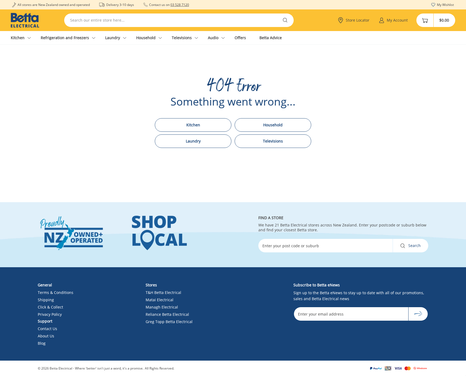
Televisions (273, 141)
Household (273, 124)
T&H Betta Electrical (163, 292)
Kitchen (193, 124)
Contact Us (47, 328)
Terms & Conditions (55, 292)
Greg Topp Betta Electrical (169, 321)
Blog (42, 343)
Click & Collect (50, 307)
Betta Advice (270, 37)
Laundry (193, 141)
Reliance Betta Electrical (167, 314)
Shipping (46, 299)
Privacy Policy (50, 314)
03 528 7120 (179, 4)
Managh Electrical (162, 307)
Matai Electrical (159, 299)
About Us (46, 335)
